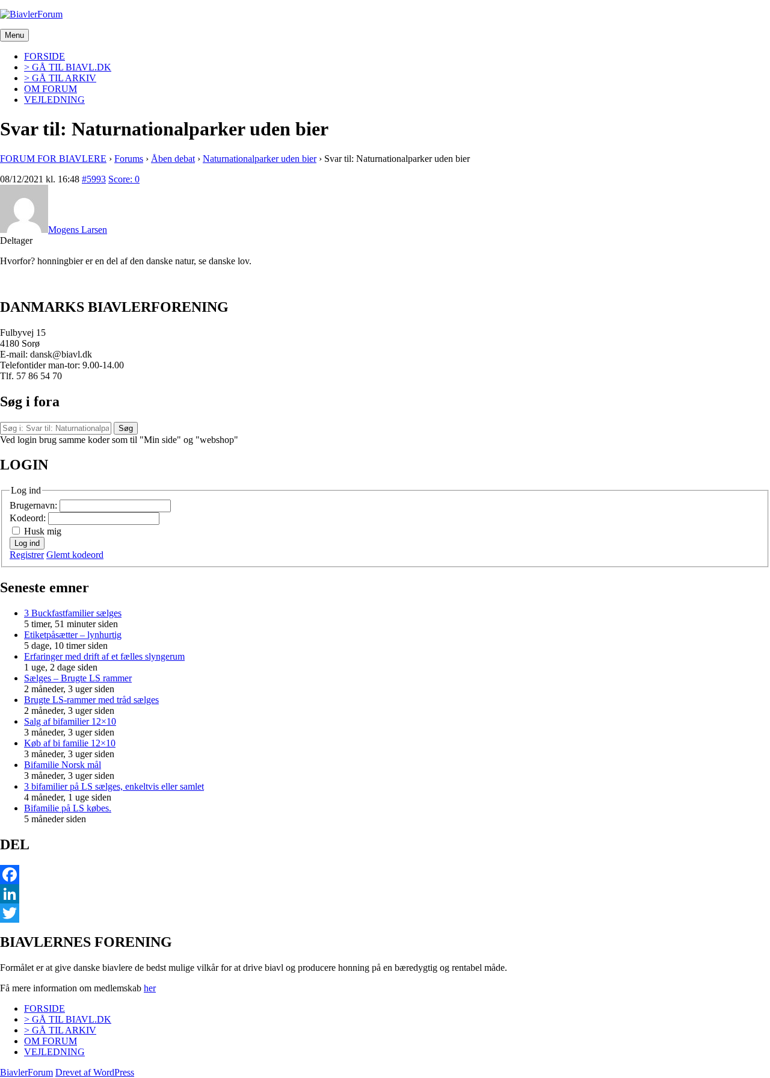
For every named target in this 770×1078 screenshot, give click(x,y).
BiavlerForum (26, 1072)
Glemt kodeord (74, 555)
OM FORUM (50, 89)
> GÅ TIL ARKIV (60, 78)
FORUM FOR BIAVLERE (53, 158)
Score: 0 (124, 179)
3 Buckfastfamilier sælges (73, 613)
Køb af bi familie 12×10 (70, 743)
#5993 (94, 179)
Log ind (27, 543)
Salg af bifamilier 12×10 (70, 721)
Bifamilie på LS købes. (67, 808)
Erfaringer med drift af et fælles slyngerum (104, 656)
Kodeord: (29, 518)
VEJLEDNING (54, 99)
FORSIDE (44, 56)
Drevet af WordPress (94, 1072)
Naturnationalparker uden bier (259, 158)
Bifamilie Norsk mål (62, 765)
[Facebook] (385, 874)
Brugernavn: (35, 505)
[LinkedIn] (385, 893)
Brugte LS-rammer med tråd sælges (91, 700)
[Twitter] (385, 913)
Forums (128, 158)
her (150, 988)
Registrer (27, 555)
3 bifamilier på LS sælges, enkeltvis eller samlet (114, 786)
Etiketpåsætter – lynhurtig (73, 635)
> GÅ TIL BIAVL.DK (67, 67)
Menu (14, 35)
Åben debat (173, 158)
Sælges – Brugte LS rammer (78, 678)
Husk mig (42, 531)
